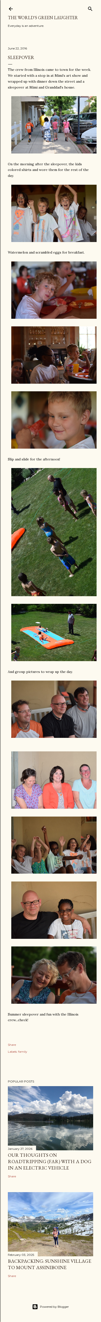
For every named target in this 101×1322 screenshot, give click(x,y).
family (22, 1051)
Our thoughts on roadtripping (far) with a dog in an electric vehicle (49, 1161)
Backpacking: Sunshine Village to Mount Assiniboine (49, 1264)
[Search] (90, 8)
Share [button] (12, 1045)
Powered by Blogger (54, 1306)
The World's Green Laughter (43, 17)
